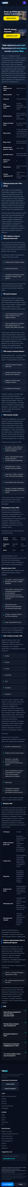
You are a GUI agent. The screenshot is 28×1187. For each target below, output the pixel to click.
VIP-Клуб (4, 1103)
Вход (20, 1184)
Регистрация (7, 1184)
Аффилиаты (5, 1148)
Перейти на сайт (12, 36)
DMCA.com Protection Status (9, 1096)
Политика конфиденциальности (10, 1133)
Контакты (4, 1143)
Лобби (3, 1115)
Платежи (4, 1145)
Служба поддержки (7, 1140)
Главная (4, 1098)
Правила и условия (7, 1131)
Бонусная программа (7, 1138)
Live (3, 1124)
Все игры (4, 1101)
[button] (25, 1178)
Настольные (5, 1122)
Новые (3, 1119)
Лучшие (4, 1117)
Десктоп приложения (7, 1106)
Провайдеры (5, 1108)
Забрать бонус (11, 18)
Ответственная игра (7, 1136)
